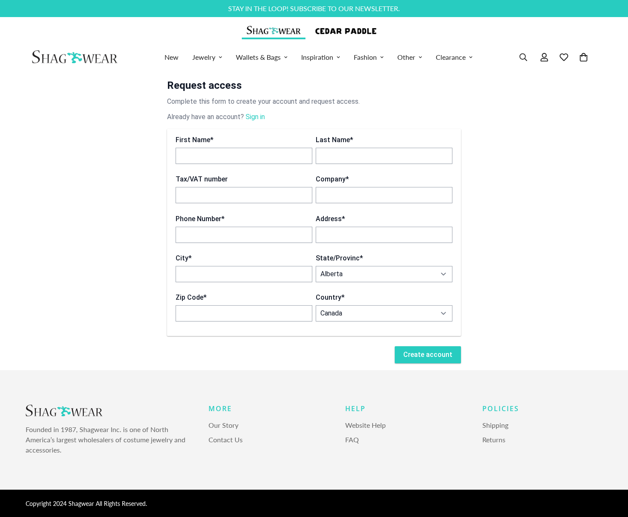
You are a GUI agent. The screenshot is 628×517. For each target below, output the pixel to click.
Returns (493, 440)
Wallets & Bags (258, 57)
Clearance (451, 57)
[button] (583, 57)
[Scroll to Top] (611, 470)
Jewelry (203, 57)
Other (406, 57)
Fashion (365, 57)
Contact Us (225, 440)
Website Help (365, 425)
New (171, 57)
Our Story (223, 425)
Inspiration (317, 57)
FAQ (352, 440)
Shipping (495, 425)
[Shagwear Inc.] (74, 57)
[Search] (523, 57)
